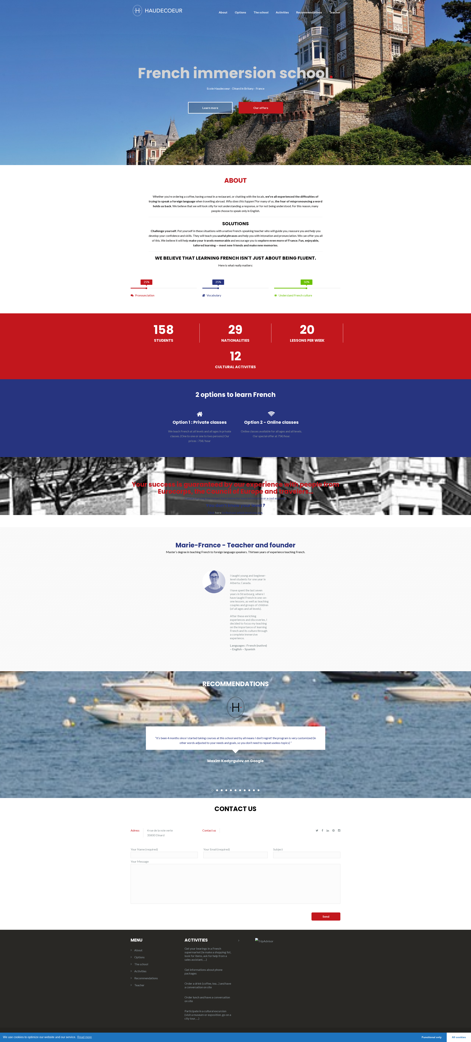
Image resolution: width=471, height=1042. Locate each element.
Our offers (260, 107)
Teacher (334, 12)
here (218, 512)
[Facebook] (322, 830)
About (223, 12)
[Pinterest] (333, 830)
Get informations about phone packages (203, 971)
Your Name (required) (144, 849)
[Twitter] (317, 830)
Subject (278, 849)
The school (261, 12)
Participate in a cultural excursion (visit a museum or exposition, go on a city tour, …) (208, 1014)
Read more (84, 1037)
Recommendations (309, 12)
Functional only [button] (432, 1037)
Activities (282, 12)
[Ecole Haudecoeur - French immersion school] (158, 10)
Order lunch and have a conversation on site (207, 999)
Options (240, 12)
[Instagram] (339, 830)
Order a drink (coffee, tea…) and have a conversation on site (208, 985)
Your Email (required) (216, 849)
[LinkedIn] (328, 830)
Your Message (140, 861)
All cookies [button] (459, 1037)
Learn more (210, 107)
